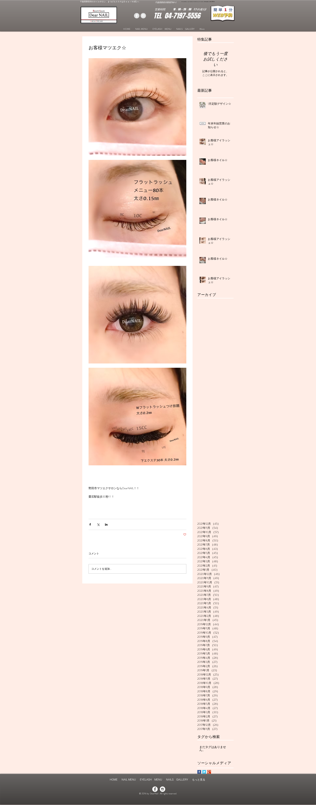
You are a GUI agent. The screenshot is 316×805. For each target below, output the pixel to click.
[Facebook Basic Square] (199, 772)
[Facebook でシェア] (90, 524)
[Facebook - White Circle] (155, 789)
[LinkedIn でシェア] (106, 524)
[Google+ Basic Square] (209, 772)
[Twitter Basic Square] (204, 772)
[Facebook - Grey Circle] (136, 15)
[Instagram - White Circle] (162, 789)
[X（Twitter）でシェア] (98, 524)
